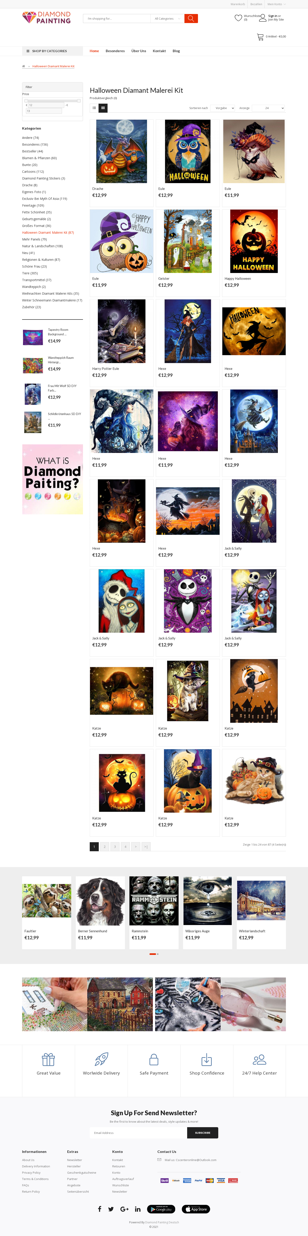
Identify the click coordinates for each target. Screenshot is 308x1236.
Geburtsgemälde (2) (36, 219)
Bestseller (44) (32, 151)
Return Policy (31, 1191)
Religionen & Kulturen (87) (41, 259)
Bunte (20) (29, 165)
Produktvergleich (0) (103, 98)
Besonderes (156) (35, 144)
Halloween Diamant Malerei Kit (53, 66)
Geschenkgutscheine (81, 1173)
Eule (161, 189)
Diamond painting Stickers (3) (43, 178)
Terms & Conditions (35, 1179)
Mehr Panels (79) (34, 239)
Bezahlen (256, 4)
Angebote (73, 1185)
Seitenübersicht (78, 1191)
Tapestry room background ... (58, 332)
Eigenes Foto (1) (34, 192)
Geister (164, 278)
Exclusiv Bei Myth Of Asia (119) (44, 198)
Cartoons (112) (33, 171)
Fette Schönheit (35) (37, 212)
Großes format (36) (36, 226)
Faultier (30, 931)
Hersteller (74, 1166)
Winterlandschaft (252, 931)
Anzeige (244, 108)
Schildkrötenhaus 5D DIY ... (64, 416)
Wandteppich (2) (34, 287)
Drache (97, 189)
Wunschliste (120, 1185)
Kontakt (117, 1160)
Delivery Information (36, 1166)
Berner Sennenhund (92, 931)
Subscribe (202, 1132)
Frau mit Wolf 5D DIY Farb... (62, 388)
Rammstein (140, 931)
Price (25, 94)
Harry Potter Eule (105, 368)
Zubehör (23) (31, 307)
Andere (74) (30, 137)
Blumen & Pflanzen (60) (39, 158)
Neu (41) (28, 253)
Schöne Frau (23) (34, 266)
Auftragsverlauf (123, 1179)
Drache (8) (29, 185)
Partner (72, 1179)
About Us (28, 1160)
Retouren (118, 1166)
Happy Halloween (238, 278)
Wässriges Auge (197, 931)
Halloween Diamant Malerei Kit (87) (48, 232)
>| (146, 846)
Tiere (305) (30, 273)
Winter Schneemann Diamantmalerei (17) (52, 300)
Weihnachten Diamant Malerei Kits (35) (50, 293)
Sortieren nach (198, 108)
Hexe (162, 368)
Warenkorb (238, 4)
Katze (96, 728)
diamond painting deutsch (162, 1222)
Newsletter (74, 1160)
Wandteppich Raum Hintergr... (61, 360)
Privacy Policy (31, 1173)
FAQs (25, 1185)
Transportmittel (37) (36, 280)
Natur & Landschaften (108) (42, 246)
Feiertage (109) (33, 205)
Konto (116, 1173)
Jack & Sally (233, 548)
